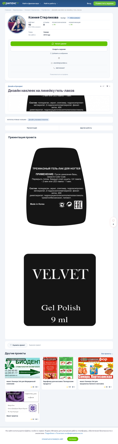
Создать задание (59, 49)
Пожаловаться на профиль (59, 74)
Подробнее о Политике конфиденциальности (64, 433)
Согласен (72, 439)
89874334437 (60, 68)
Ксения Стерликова (43, 17)
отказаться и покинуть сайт (52, 439)
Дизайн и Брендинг (15, 86)
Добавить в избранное (60, 53)
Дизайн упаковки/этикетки (38, 120)
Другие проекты (15, 353)
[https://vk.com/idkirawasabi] (59, 58)
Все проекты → (107, 354)
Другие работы (86, 128)
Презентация (32, 128)
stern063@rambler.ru (60, 63)
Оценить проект (17, 345)
